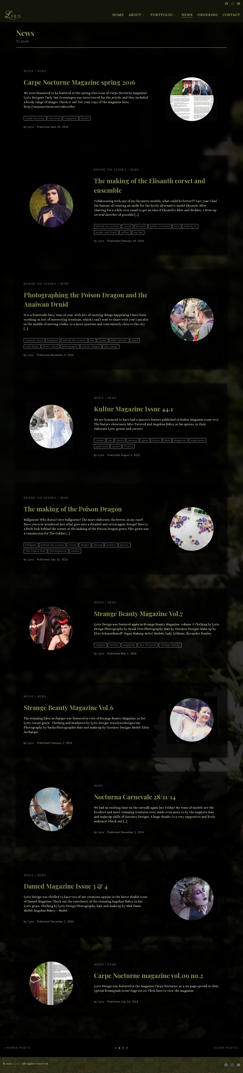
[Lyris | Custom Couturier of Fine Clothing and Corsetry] (13, 13)
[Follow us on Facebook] (226, 4)
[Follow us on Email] (238, 4)
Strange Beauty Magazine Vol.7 (138, 613)
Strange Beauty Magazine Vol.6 (69, 707)
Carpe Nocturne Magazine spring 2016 (79, 82)
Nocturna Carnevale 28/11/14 (135, 797)
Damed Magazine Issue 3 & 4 (66, 886)
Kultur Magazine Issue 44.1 (133, 409)
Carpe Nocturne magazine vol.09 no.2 (148, 975)
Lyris (31, 127)
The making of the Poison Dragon (73, 509)
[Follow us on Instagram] (232, 4)
